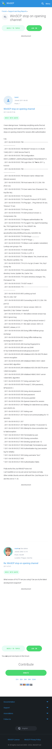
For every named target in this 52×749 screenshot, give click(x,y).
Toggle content (26, 702)
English (25, 728)
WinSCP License (14, 740)
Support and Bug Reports (17, 11)
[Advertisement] (26, 63)
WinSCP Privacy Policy (32, 740)
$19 (17, 679)
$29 (21, 679)
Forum (4, 11)
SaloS (17, 97)
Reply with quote (11, 118)
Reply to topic (13, 28)
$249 (34, 679)
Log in (34, 28)
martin (17, 549)
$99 (29, 679)
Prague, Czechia (26, 558)
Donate (26, 673)
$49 (25, 679)
